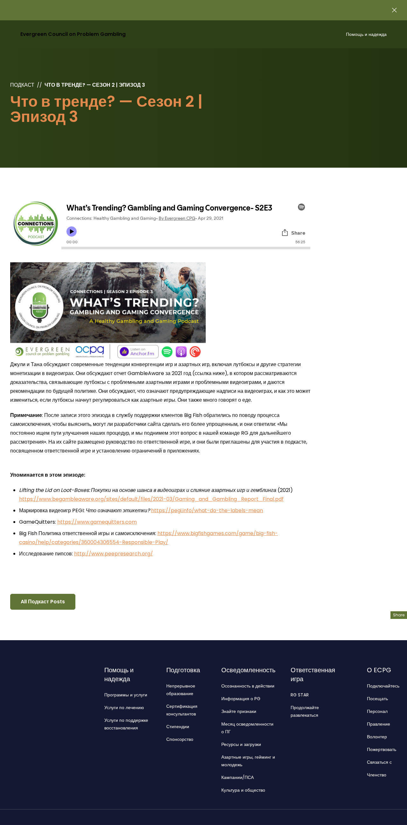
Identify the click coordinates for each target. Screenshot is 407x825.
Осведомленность (248, 670)
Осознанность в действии (247, 686)
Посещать (377, 698)
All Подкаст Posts (43, 601)
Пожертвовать (381, 749)
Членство (376, 775)
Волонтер (377, 737)
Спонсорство (179, 739)
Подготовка (183, 670)
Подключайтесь (383, 686)
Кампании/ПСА (237, 777)
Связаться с (379, 762)
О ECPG (379, 670)
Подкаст (22, 85)
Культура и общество (243, 790)
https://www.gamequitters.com (97, 522)
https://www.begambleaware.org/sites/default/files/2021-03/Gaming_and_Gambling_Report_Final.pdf (151, 499)
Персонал (377, 711)
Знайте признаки (238, 711)
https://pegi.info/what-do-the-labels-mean (207, 510)
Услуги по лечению (124, 707)
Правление (378, 724)
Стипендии (177, 726)
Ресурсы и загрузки (241, 744)
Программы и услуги (125, 695)
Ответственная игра (313, 674)
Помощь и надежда (366, 34)
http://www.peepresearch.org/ (113, 553)
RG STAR (300, 695)
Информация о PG (240, 698)
